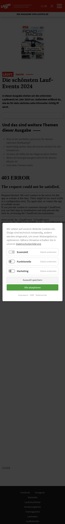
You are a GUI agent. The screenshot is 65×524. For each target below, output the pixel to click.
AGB (32, 295)
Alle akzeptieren (32, 287)
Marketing (22, 271)
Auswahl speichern (32, 280)
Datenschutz (41, 295)
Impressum (23, 295)
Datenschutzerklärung (28, 244)
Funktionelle (24, 261)
